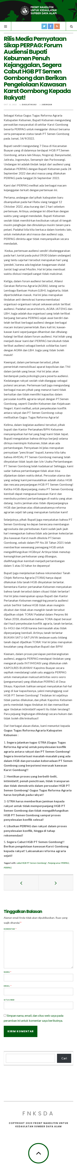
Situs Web (9, 1000)
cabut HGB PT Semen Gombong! (32, 863)
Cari (64, 1058)
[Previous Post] (21, 882)
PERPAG (8, 867)
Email (8, 986)
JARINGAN (47, 105)
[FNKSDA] (38, 10)
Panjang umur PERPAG (58, 863)
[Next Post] (55, 882)
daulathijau (29, 105)
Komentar (10, 929)
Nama (7, 972)
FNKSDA (38, 1113)
